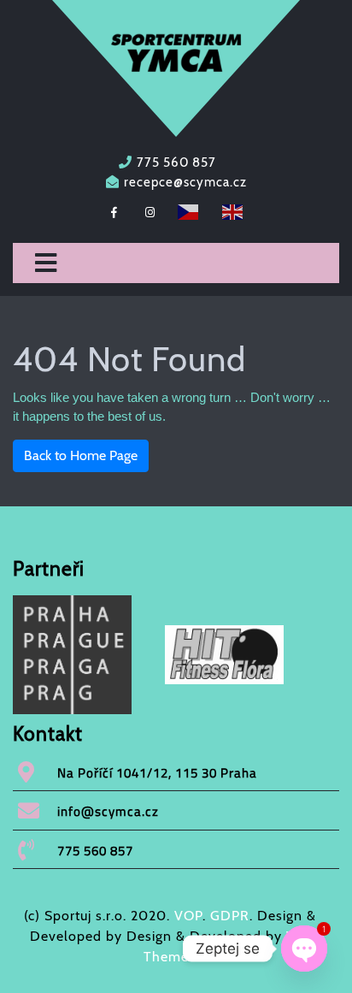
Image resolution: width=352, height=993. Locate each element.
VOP (188, 915)
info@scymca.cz (108, 811)
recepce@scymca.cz (185, 182)
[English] (233, 210)
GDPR (229, 915)
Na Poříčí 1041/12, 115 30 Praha (157, 773)
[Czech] (189, 210)
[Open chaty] (304, 948)
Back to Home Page (81, 455)
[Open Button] (46, 264)
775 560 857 (176, 162)
